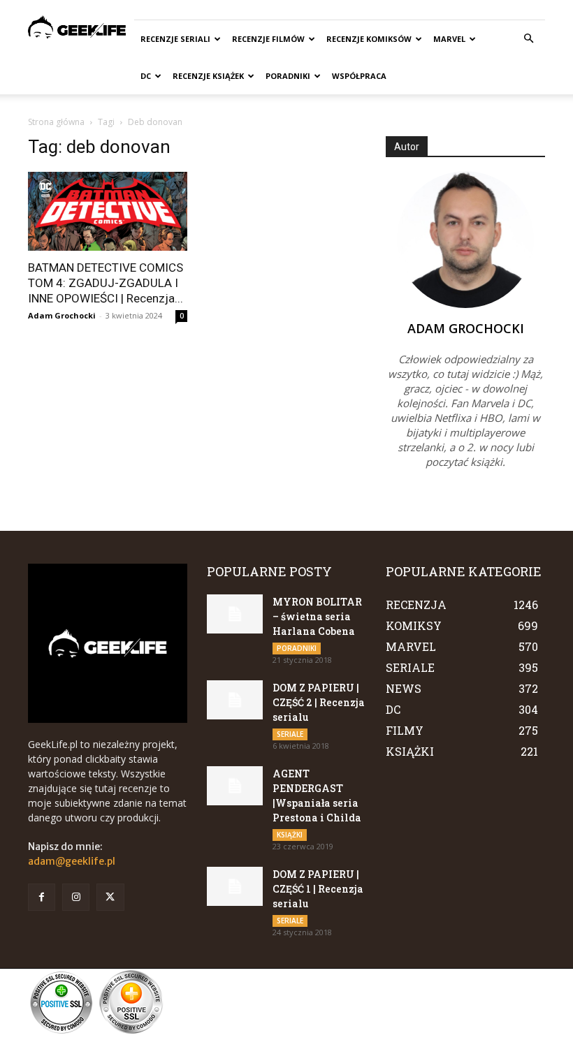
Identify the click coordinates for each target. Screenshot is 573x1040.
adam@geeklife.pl (71, 861)
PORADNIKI (288, 76)
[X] (110, 897)
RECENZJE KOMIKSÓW (369, 39)
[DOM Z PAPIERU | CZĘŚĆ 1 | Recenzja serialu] (235, 886)
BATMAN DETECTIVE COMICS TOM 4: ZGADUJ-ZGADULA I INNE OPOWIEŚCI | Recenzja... (105, 283)
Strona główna (56, 122)
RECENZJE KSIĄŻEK (208, 76)
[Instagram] (75, 897)
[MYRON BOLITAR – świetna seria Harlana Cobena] (235, 613)
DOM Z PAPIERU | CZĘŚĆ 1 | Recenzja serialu (318, 888)
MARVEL (449, 39)
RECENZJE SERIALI (175, 39)
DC (145, 76)
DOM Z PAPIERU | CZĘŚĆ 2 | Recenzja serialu (319, 702)
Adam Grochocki (62, 315)
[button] (528, 38)
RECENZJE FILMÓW (268, 39)
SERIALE (290, 734)
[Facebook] (41, 897)
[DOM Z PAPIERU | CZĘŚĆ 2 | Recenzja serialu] (235, 699)
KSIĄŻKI (290, 835)
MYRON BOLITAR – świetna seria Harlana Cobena (317, 616)
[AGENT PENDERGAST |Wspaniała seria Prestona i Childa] (235, 785)
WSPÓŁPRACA (359, 76)
